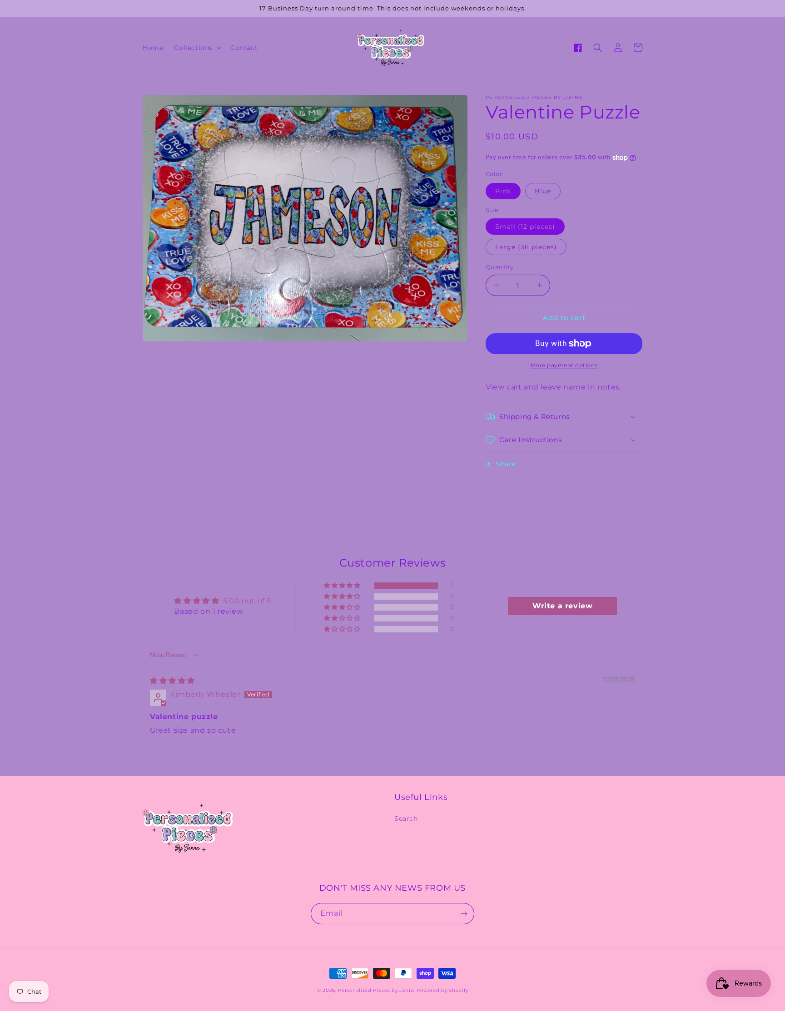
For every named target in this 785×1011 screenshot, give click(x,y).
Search (406, 818)
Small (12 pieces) (525, 226)
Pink (503, 191)
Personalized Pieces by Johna (376, 990)
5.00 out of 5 (247, 601)
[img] (172, 680)
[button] (197, 47)
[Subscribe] (464, 913)
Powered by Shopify (442, 990)
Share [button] (506, 464)
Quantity (499, 267)
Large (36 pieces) (526, 247)
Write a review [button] (562, 606)
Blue (543, 191)
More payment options (564, 365)
